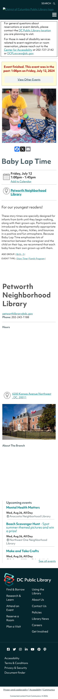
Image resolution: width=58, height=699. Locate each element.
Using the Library (38, 591)
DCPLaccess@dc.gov (20, 53)
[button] (54, 14)
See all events (47, 561)
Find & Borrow (15, 589)
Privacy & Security (15, 668)
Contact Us (39, 606)
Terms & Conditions (16, 663)
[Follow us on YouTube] (32, 649)
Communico (49, 689)
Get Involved (40, 631)
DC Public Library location (35, 30)
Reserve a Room (12, 618)
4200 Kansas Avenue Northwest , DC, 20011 (31, 395)
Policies (37, 612)
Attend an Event (12, 608)
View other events (29, 79)
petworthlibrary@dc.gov (17, 313)
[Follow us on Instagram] (20, 649)
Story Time (22, 258)
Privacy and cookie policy (15, 689)
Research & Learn (13, 598)
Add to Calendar (21, 181)
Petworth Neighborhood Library (28, 192)
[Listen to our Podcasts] (44, 649)
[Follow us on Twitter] (14, 649)
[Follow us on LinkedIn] (26, 649)
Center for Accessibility (18, 49)
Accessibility (11, 658)
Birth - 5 (20, 254)
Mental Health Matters (23, 507)
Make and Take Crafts (22, 551)
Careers (37, 625)
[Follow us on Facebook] (8, 649)
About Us (38, 600)
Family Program (37, 258)
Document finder (14, 672)
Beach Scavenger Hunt (30, 527)
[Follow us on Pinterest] (38, 649)
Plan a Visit (13, 626)
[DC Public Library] (27, 579)
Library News (40, 619)
